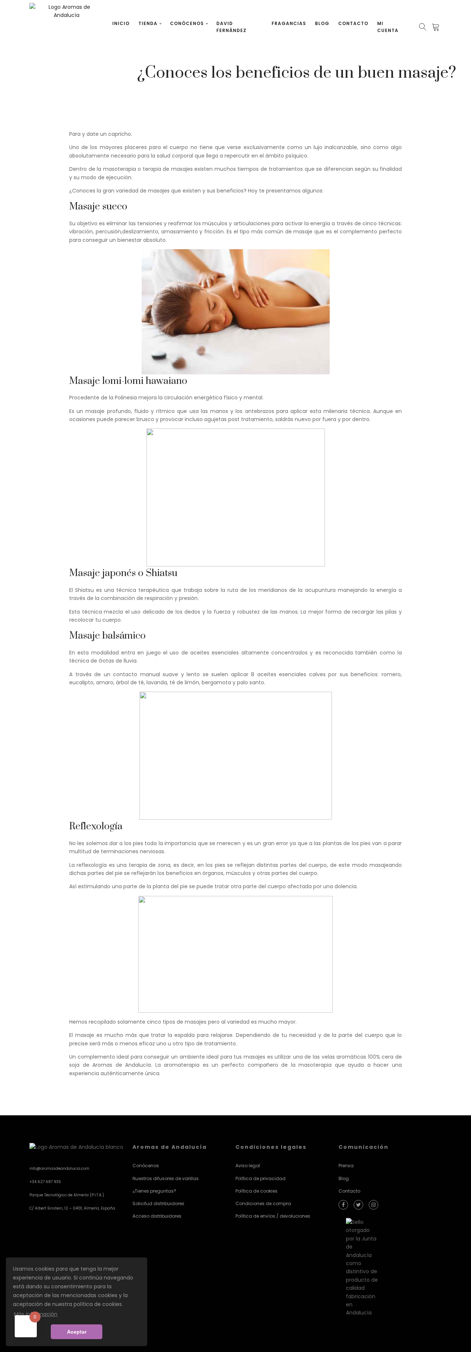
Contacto (353, 23)
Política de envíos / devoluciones (273, 1216)
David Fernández (231, 26)
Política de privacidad (261, 1178)
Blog (322, 23)
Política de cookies (256, 1191)
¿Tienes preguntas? (154, 1191)
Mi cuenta (388, 26)
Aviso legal (248, 1165)
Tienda (147, 23)
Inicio (121, 23)
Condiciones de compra (263, 1203)
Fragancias (289, 23)
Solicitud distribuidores (158, 1203)
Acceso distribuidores (156, 1216)
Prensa (346, 1165)
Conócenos (187, 23)
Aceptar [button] (76, 1332)
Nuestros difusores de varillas (165, 1178)
